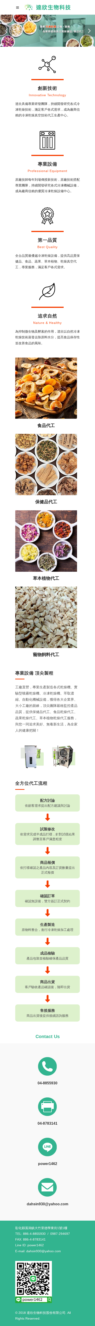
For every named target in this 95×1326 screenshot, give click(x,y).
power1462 (47, 1164)
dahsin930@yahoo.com (47, 1204)
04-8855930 (47, 1083)
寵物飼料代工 (46, 654)
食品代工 (46, 425)
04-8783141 (47, 1123)
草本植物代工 (46, 578)
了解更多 (46, 390)
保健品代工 (46, 501)
